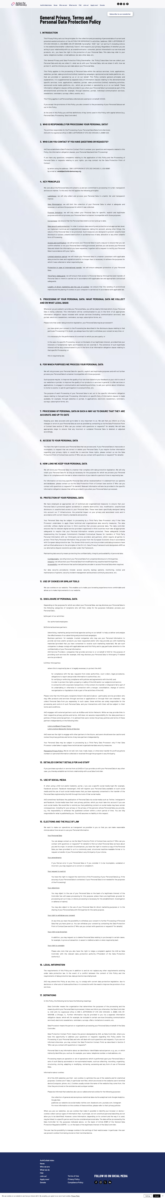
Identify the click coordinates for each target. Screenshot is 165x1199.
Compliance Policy (75, 1182)
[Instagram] (100, 1182)
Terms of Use (73, 1176)
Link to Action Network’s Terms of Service (64, 729)
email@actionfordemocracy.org (69, 171)
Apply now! (44, 1179)
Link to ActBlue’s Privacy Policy (59, 726)
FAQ (41, 1173)
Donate (43, 1182)
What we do (45, 1170)
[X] (105, 1182)
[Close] (163, 1195)
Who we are (45, 1166)
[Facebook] (127, 4)
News (42, 1163)
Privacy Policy (74, 1179)
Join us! (43, 1176)
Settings (147, 1196)
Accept (157, 1196)
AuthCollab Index (47, 1160)
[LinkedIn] (110, 1182)
